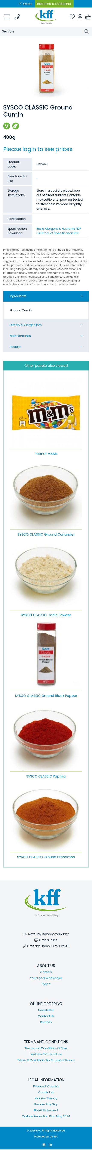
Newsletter (46, 1010)
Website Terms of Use (46, 1054)
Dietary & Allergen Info (26, 325)
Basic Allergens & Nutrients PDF (58, 229)
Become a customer (54, 3)
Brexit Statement (46, 1110)
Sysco (46, 984)
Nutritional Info (20, 336)
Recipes (15, 347)
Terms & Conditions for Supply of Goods (46, 1060)
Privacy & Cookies (46, 1086)
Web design (41, 1136)
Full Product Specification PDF (57, 233)
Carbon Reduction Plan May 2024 (46, 1116)
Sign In (27, 3)
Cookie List (46, 1092)
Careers (46, 972)
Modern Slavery (46, 1098)
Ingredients (18, 296)
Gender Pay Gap (46, 1104)
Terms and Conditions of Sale (46, 1048)
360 (55, 1136)
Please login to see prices (37, 149)
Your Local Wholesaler (46, 978)
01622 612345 (59, 946)
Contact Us (46, 1016)
